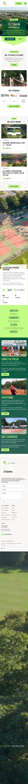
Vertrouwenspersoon (5, 519)
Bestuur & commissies (6, 515)
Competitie (14, 515)
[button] (25, 3)
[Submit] (3, 501)
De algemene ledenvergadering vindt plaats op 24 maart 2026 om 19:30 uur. (13, 173)
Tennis (13, 508)
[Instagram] (4, 548)
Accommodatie (4, 510)
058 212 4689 (4, 527)
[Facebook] (2, 548)
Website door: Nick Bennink (7, 541)
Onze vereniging (5, 508)
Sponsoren (3, 512)
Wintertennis (14, 512)
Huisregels (3, 545)
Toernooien (14, 517)
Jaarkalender (4, 517)
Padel (13, 510)
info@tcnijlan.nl (4, 525)
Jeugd (13, 519)
